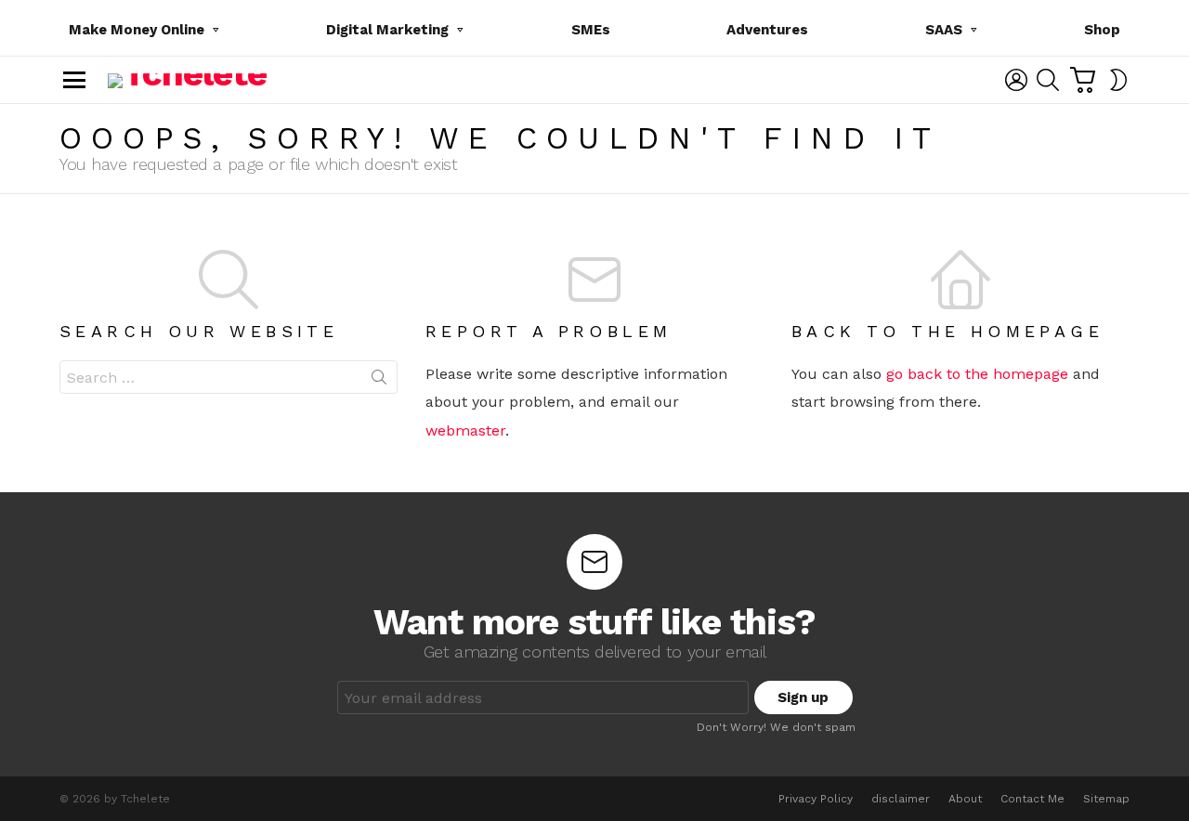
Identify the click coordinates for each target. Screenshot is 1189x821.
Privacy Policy (815, 798)
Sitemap (1106, 798)
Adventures (767, 29)
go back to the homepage (977, 374)
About (965, 798)
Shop (1102, 29)
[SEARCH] (1048, 79)
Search (379, 380)
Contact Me (1032, 798)
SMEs (590, 29)
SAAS (943, 29)
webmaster (465, 430)
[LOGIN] (1016, 79)
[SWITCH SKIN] (1118, 79)
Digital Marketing (387, 29)
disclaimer (900, 798)
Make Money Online (136, 29)
